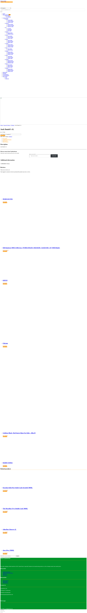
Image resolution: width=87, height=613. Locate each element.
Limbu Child (10, 58)
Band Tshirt (5, 72)
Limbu (6, 55)
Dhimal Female (10, 33)
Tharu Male (10, 48)
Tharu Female (10, 49)
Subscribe (54, 155)
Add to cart (3, 135)
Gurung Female (10, 21)
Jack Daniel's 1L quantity (5, 134)
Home (4, 13)
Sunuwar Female (11, 25)
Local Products (5, 74)
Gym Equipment (6, 75)
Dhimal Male (10, 32)
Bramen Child (10, 54)
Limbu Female (10, 57)
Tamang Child (10, 46)
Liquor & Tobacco (6, 125)
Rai (6, 27)
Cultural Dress (5, 17)
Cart (6, 77)
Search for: (2, 555)
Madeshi (6, 59)
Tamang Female (11, 45)
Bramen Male (10, 52)
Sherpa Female (10, 41)
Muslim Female (10, 70)
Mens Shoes (7, 15)
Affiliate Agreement (6, 571)
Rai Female (10, 29)
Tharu (6, 47)
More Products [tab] (5, 141)
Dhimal (6, 31)
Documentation (6, 580)
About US (5, 574)
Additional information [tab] (7, 139)
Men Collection (6, 14)
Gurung (6, 19)
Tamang (6, 43)
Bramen (6, 51)
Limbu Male (10, 56)
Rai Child (9, 30)
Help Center (5, 581)
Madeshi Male (10, 60)
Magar (6, 63)
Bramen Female (10, 53)
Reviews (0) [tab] (5, 140)
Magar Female (10, 65)
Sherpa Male (10, 40)
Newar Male (10, 36)
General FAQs (5, 582)
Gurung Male (10, 20)
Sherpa (6, 39)
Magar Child (10, 66)
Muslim (6, 68)
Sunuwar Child (10, 26)
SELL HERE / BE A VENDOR (7, 2)
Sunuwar (7, 23)
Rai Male (9, 28)
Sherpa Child (10, 42)
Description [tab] (5, 138)
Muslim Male (10, 69)
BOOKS (4, 73)
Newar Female (10, 37)
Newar (6, 35)
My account (5, 76)
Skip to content (3, 0)
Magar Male (10, 64)
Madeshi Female (11, 61)
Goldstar (9, 16)
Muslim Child (10, 71)
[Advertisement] (43, 88)
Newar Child (10, 38)
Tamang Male (10, 44)
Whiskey (12, 125)
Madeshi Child (10, 62)
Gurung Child (10, 22)
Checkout (7, 78)
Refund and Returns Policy (8, 573)
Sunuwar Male (10, 24)
